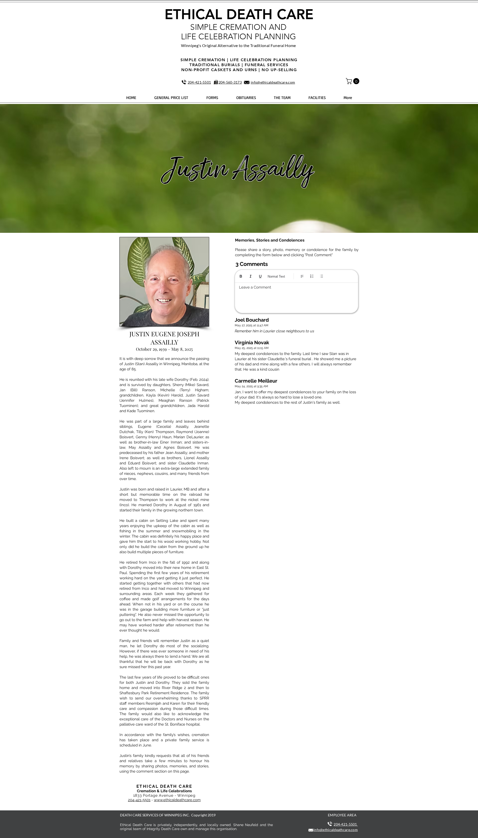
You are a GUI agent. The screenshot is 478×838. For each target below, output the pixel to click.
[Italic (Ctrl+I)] (250, 276)
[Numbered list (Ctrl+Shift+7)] (311, 276)
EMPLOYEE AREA (342, 815)
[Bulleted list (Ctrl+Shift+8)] (321, 276)
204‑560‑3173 (230, 82)
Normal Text (276, 276)
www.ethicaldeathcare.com (177, 800)
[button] (353, 81)
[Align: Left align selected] (302, 276)
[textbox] (296, 296)
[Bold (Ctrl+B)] (240, 276)
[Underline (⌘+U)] (260, 276)
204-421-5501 (139, 800)
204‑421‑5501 (199, 82)
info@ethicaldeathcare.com (273, 82)
